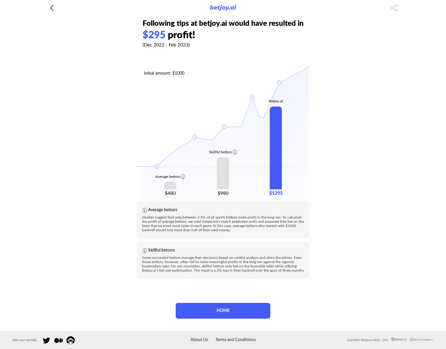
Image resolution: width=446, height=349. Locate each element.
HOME (223, 311)
